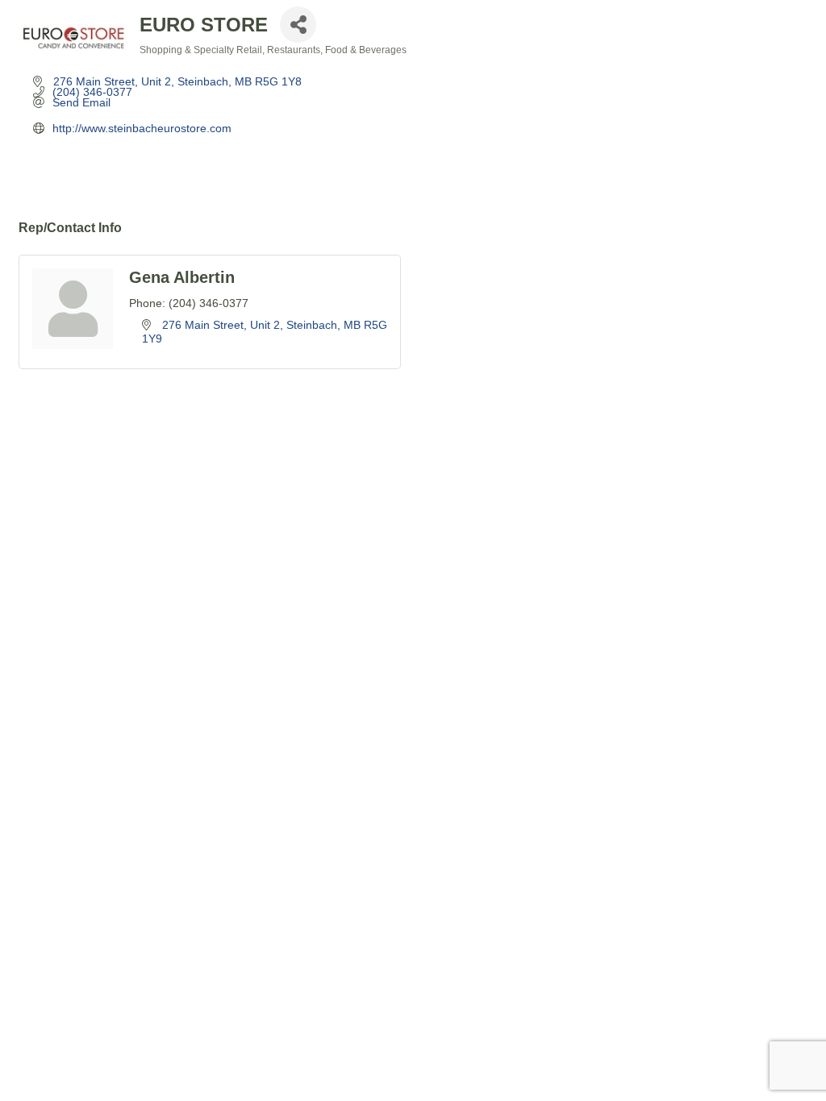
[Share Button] (298, 24)
